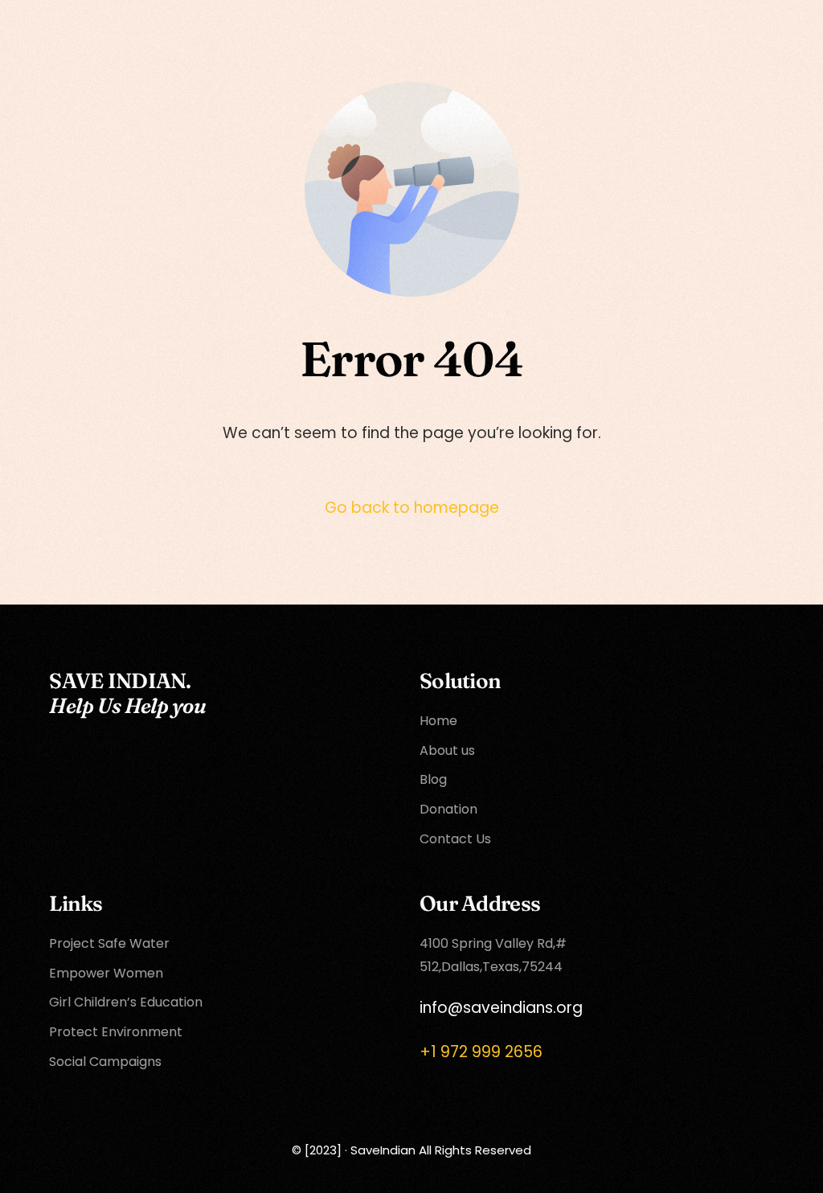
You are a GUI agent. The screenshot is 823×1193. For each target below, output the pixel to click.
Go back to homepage (412, 508)
